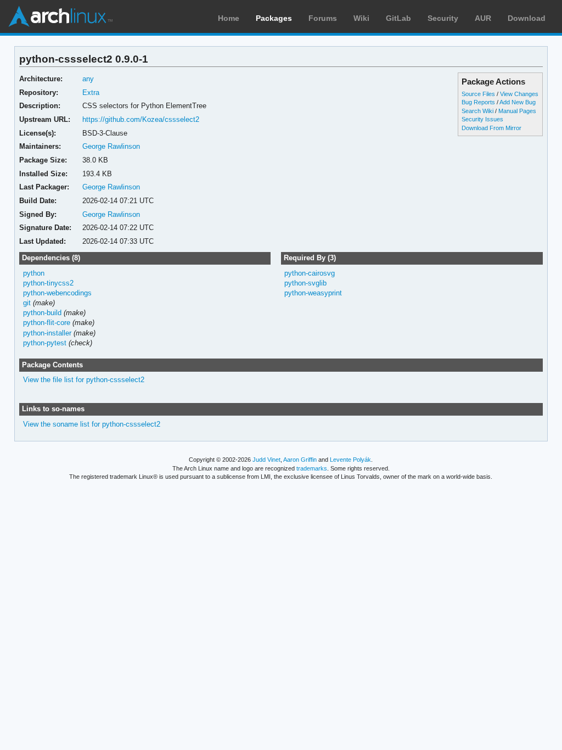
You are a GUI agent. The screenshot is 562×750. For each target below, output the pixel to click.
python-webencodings (57, 293)
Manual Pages (517, 111)
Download (527, 18)
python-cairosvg (309, 273)
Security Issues (482, 119)
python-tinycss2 (48, 283)
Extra (90, 92)
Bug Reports (478, 102)
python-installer (47, 333)
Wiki (361, 18)
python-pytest (44, 343)
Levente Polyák (350, 459)
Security (443, 18)
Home (228, 18)
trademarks (311, 468)
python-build (42, 313)
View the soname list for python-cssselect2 (91, 424)
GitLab (398, 18)
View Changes (519, 94)
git (27, 303)
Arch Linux (60, 16)
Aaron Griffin (300, 459)
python (33, 273)
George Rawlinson (111, 146)
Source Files (478, 94)
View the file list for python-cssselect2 (83, 380)
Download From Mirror (491, 128)
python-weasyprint (313, 293)
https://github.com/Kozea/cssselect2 (140, 119)
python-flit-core (46, 322)
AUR (483, 18)
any (88, 79)
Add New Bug (517, 102)
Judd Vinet (266, 459)
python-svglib (305, 283)
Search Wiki (477, 111)
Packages (274, 18)
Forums (322, 18)
